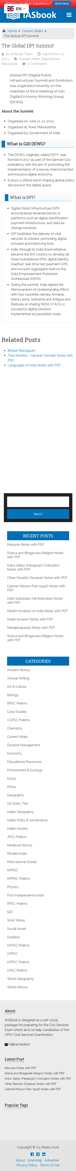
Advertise (52, 1160)
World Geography (20, 979)
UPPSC (12, 954)
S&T (10, 912)
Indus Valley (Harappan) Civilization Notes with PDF (38, 1078)
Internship (35, 1160)
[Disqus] (38, 423)
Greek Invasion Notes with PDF (30, 619)
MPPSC (12, 870)
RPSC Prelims (17, 904)
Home (12, 31)
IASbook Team (22, 54)
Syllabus (13, 937)
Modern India (17, 854)
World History (17, 987)
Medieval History (19, 845)
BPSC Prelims (17, 703)
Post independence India (25, 895)
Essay (11, 778)
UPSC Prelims (17, 970)
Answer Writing (18, 678)
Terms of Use (50, 1165)
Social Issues (16, 929)
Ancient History (18, 670)
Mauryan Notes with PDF (25, 545)
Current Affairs (32, 31)
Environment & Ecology (25, 770)
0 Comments (37, 64)
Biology (13, 695)
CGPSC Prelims (18, 720)
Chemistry (14, 728)
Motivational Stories (22, 862)
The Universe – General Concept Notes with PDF (40, 358)
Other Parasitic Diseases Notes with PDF (37, 578)
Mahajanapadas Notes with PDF (31, 628)
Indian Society (17, 828)
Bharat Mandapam (22, 351)
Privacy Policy (26, 1165)
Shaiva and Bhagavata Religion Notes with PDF (35, 1073)
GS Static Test (17, 803)
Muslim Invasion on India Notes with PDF (37, 611)
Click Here (62, 3)
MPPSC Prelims (18, 879)
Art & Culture (16, 687)
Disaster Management (23, 745)
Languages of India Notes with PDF (34, 365)
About (20, 1160)
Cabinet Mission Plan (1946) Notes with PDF (33, 1089)
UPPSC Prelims (18, 962)
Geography (15, 795)
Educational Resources (24, 762)
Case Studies (17, 712)
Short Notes (16, 920)
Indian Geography (20, 812)
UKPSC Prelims (18, 945)
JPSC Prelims (17, 837)
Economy (14, 753)
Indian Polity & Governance (27, 820)
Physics (12, 887)
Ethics (11, 787)
